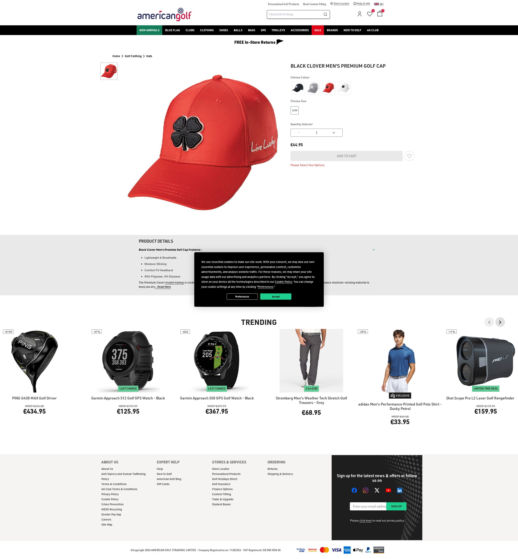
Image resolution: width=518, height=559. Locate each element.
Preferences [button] (265, 286)
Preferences (242, 296)
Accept (276, 296)
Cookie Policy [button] (283, 281)
